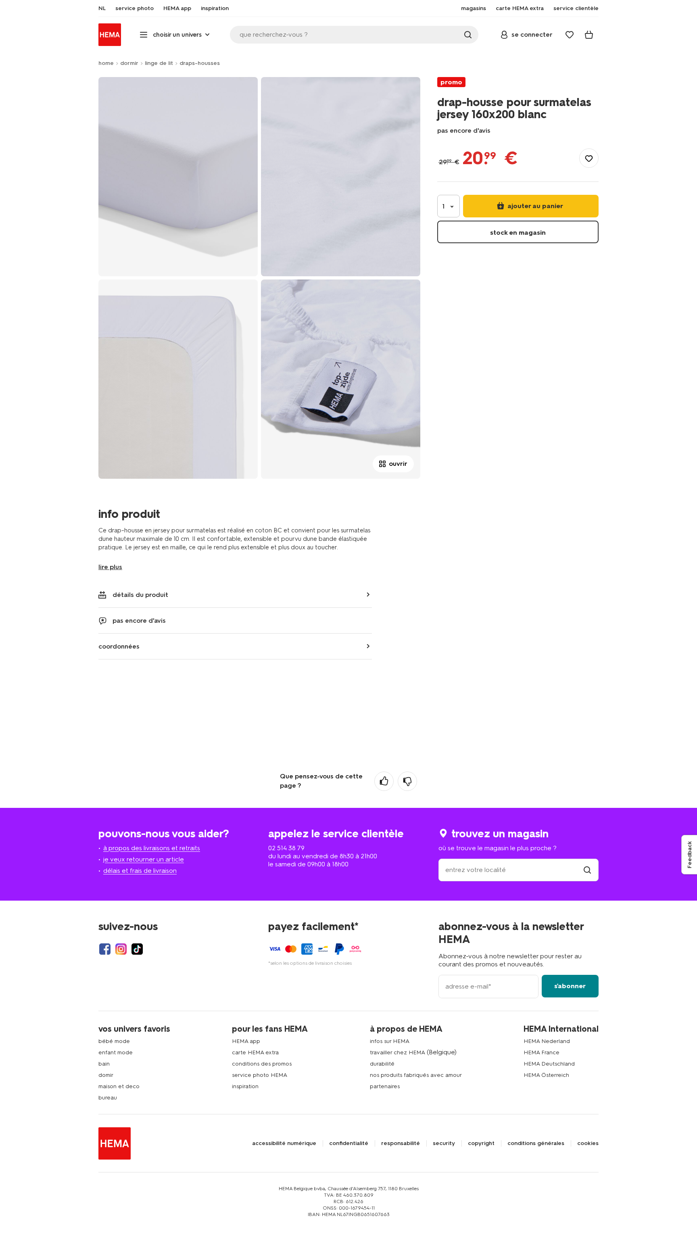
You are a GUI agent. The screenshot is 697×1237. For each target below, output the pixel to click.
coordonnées (119, 646)
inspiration (245, 1086)
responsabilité (400, 1143)
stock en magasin (518, 232)
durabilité (382, 1063)
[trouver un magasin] (587, 870)
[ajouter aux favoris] (589, 158)
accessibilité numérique (284, 1143)
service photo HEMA (259, 1075)
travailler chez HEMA (397, 1052)
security (444, 1143)
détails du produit (140, 595)
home (106, 63)
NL (102, 8)
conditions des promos (262, 1063)
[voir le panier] (589, 34)
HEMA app (246, 1041)
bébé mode (114, 1041)
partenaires (385, 1086)
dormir (129, 63)
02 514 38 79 (286, 848)
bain (104, 1063)
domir (105, 1075)
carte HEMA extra (255, 1052)
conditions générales (535, 1143)
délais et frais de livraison (140, 870)
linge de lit (159, 63)
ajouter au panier (534, 206)
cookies (588, 1143)
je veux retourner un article (143, 859)
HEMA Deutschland (549, 1063)
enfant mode (115, 1052)
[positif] (384, 781)
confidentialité (348, 1143)
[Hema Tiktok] (137, 949)
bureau (107, 1097)
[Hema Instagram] (121, 949)
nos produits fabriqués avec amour (416, 1075)
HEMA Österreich (546, 1075)
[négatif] (407, 781)
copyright (481, 1143)
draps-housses (199, 63)
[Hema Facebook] (105, 949)
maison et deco (119, 1086)
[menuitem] (102, 8)
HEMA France (541, 1052)
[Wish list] (569, 34)
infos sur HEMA (389, 1041)
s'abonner (570, 986)
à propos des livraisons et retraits (151, 848)
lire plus (110, 567)
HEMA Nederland (547, 1041)
